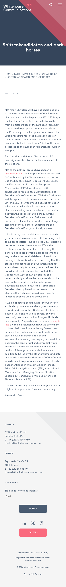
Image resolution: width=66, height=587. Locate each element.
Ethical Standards (25, 553)
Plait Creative (36, 574)
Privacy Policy (42, 553)
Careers (33, 533)
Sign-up (33, 508)
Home (8, 74)
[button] (60, 4)
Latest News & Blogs (26, 74)
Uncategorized (50, 74)
